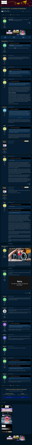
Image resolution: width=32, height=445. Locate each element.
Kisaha (4, 55)
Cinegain (4, 308)
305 (4, 304)
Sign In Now (22, 397)
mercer (4, 17)
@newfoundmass (11, 19)
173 (4, 75)
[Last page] (15, 14)
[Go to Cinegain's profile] (4, 311)
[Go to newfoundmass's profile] (4, 45)
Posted (11, 55)
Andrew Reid (18, 158)
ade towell (4, 321)
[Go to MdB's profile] (4, 70)
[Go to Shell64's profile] (4, 299)
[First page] (1, 14)
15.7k (5, 150)
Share (23, 11)
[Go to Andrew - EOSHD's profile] (2, 11)
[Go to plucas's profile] (4, 338)
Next (13, 385)
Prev (3, 385)
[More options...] (30, 17)
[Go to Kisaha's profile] (4, 58)
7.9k (4, 26)
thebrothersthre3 (4, 247)
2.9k (5, 255)
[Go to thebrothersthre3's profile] (4, 250)
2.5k (5, 50)
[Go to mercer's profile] (4, 21)
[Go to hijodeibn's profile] (4, 110)
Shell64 (4, 296)
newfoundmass (4, 42)
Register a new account (9, 397)
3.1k (4, 316)
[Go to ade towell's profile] (4, 324)
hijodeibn (4, 107)
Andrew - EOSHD (4, 142)
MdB (4, 67)
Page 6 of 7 (18, 385)
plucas (4, 334)
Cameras (9, 11)
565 (4, 115)
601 (4, 329)
